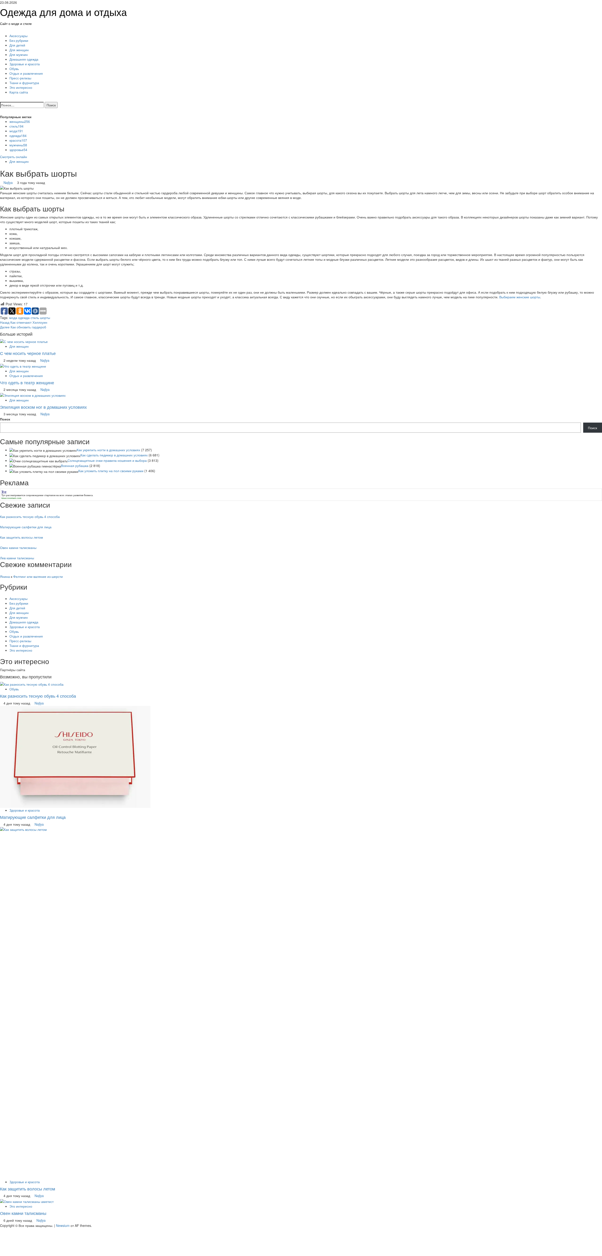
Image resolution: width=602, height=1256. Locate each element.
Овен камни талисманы (18, 547)
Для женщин (19, 49)
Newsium (63, 1225)
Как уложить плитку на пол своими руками (110, 470)
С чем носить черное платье (28, 353)
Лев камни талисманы (17, 558)
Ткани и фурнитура (24, 82)
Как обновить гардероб (23, 327)
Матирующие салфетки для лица (25, 527)
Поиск (5, 419)
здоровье (18, 149)
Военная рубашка (74, 465)
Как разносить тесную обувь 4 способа (30, 516)
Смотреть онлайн (13, 156)
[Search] (1, 99)
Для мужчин (18, 54)
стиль (16, 126)
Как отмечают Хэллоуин (23, 322)
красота (18, 140)
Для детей (17, 45)
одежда (18, 135)
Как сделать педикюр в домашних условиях (114, 455)
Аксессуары (18, 35)
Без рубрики (18, 40)
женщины (19, 121)
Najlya (9, 182)
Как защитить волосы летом (21, 537)
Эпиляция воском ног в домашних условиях (43, 407)
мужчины (18, 145)
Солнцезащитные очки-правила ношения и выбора (107, 460)
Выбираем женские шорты (519, 297)
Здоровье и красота (24, 64)
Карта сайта (18, 92)
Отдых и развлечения (26, 73)
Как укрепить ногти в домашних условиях (108, 449)
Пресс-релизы (20, 78)
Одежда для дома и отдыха (63, 12)
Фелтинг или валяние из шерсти (38, 576)
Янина (5, 576)
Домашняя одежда (23, 59)
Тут (3, 495)
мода (16, 130)
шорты (45, 317)
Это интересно (20, 87)
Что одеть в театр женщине (27, 382)
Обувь (14, 68)
